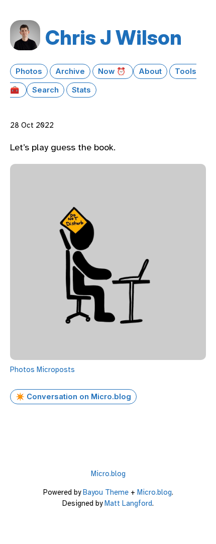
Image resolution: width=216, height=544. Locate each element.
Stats (81, 90)
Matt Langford (128, 503)
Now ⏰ (113, 71)
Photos (29, 71)
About (150, 71)
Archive (70, 71)
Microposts (56, 369)
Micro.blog (108, 473)
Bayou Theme (106, 492)
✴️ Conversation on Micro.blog (73, 396)
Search (45, 90)
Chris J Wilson (113, 37)
